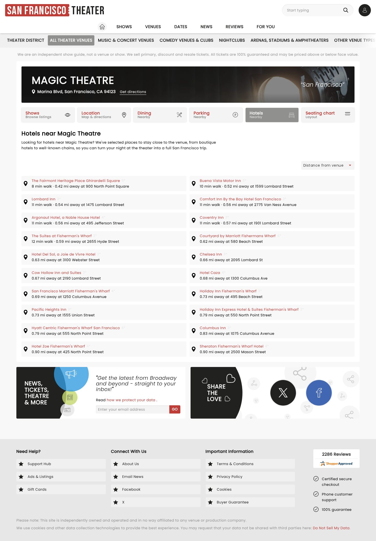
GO (175, 409)
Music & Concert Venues (126, 40)
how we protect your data (131, 399)
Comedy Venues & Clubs (186, 40)
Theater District (25, 40)
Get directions (133, 91)
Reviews (235, 27)
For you (266, 27)
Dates (180, 27)
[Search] (346, 10)
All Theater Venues (71, 40)
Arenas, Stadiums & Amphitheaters (290, 40)
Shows (124, 27)
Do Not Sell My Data (331, 528)
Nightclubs (232, 40)
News (206, 27)
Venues (153, 27)
